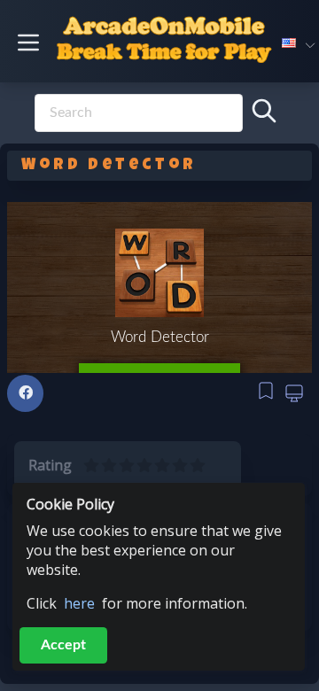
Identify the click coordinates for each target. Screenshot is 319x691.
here (79, 603)
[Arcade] (160, 44)
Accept (63, 645)
